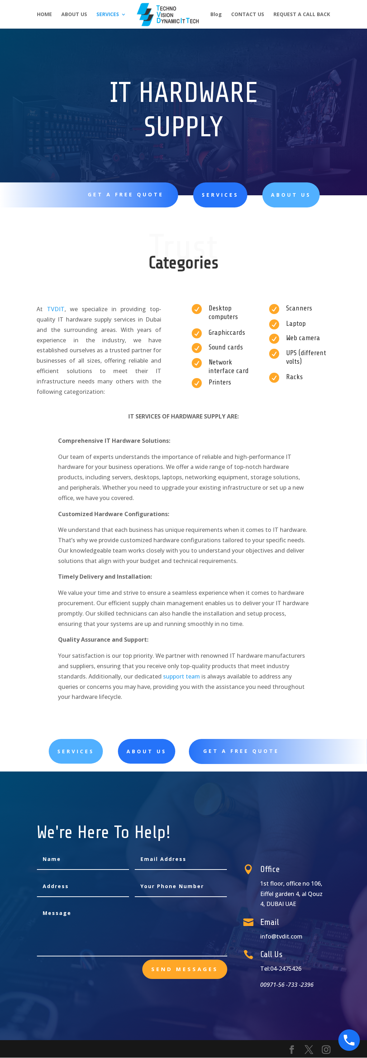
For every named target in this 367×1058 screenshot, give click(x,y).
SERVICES (107, 15)
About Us (147, 751)
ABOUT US (74, 15)
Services (220, 194)
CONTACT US (247, 15)
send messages (184, 969)
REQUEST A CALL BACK (301, 15)
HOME (44, 15)
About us (291, 194)
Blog (216, 15)
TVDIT (56, 309)
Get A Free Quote (126, 194)
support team (181, 676)
